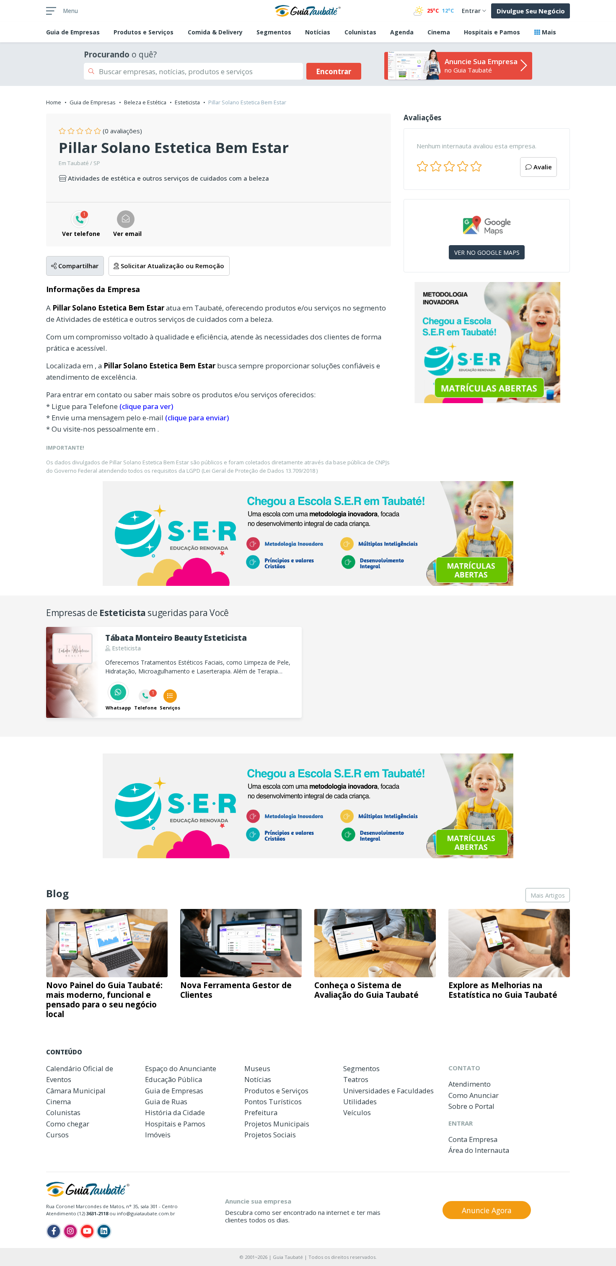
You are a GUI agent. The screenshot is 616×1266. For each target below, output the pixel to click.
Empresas (73, 32)
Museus (257, 1068)
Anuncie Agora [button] (487, 1210)
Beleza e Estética (145, 102)
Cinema (438, 32)
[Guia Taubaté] (308, 10)
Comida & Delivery (215, 32)
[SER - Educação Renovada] (487, 342)
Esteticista (187, 102)
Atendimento (469, 1084)
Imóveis (158, 1134)
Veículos (357, 1112)
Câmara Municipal (76, 1090)
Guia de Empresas (93, 102)
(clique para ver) (146, 406)
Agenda (402, 32)
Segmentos (273, 32)
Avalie (542, 167)
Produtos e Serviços (143, 32)
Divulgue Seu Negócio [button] (531, 11)
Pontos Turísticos (273, 1101)
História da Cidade (175, 1112)
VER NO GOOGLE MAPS (487, 252)
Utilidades (360, 1101)
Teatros (355, 1079)
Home (53, 102)
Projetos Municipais (276, 1124)
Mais (548, 32)
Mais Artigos (548, 895)
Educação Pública (173, 1079)
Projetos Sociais (270, 1134)
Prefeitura (260, 1112)
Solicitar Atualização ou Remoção (171, 265)
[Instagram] (70, 1231)
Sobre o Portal (471, 1106)
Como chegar (67, 1124)
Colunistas (360, 32)
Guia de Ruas (166, 1101)
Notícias (317, 32)
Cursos (57, 1134)
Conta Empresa (472, 1139)
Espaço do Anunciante (180, 1068)
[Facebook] (53, 1231)
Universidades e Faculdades (388, 1090)
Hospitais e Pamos (492, 32)
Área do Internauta (478, 1150)
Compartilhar (77, 265)
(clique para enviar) (197, 417)
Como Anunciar (473, 1095)
